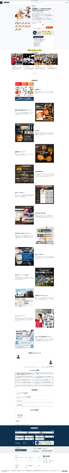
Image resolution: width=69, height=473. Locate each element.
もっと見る (34, 73)
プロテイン (32, 2)
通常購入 (43, 24)
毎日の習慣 (39, 439)
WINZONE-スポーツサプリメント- (19, 457)
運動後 (49, 436)
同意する (65, 471)
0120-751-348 (48, 450)
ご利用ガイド (16, 467)
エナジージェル (37, 2)
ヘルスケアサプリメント (31, 457)
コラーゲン (29, 460)
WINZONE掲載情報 (17, 443)
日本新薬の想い (17, 465)
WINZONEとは (17, 442)
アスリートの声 (27, 443)
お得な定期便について (30, 465)
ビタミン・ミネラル (30, 461)
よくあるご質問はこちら (19, 450)
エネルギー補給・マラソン (19, 439)
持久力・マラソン (29, 436)
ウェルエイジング (30, 459)
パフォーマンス (42, 2)
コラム (25, 442)
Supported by (55, 76)
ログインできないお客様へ (34, 0)
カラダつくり (19, 436)
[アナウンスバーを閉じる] (68, 0)
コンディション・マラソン (29, 439)
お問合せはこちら (45, 448)
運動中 (40, 436)
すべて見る (51, 430)
